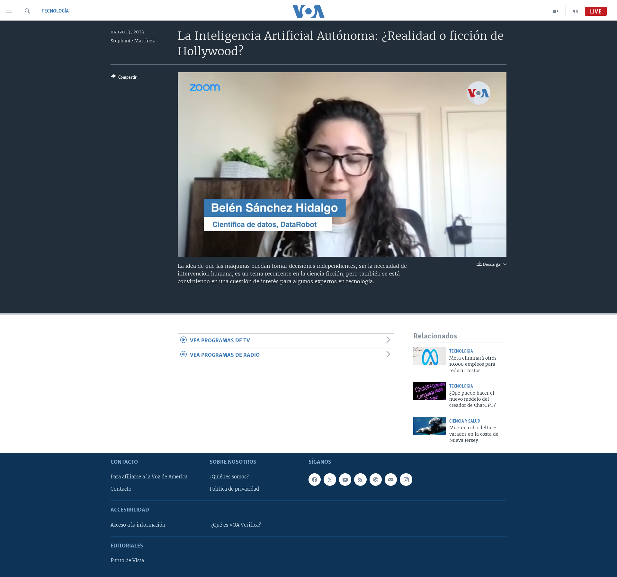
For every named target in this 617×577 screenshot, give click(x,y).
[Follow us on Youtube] (345, 479)
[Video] (556, 11)
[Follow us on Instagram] (406, 479)
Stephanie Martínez (133, 41)
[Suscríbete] (391, 479)
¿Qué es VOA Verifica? (236, 525)
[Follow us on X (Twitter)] (330, 479)
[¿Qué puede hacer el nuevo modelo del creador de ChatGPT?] (429, 391)
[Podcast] (376, 479)
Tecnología (55, 11)
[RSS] (360, 479)
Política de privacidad (234, 489)
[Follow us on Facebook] (314, 479)
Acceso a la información (138, 525)
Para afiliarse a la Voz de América (149, 477)
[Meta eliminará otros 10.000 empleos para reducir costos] (429, 356)
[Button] (124, 78)
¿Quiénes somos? (229, 477)
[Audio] (575, 11)
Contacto (121, 489)
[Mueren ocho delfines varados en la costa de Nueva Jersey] (429, 426)
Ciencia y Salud (464, 421)
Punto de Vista (127, 561)
